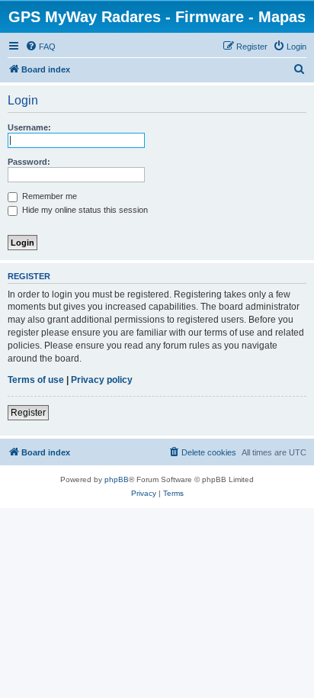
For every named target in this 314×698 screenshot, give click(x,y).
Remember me (48, 196)
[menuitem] (40, 46)
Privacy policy (102, 380)
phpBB (116, 479)
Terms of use (36, 380)
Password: (29, 161)
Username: (29, 127)
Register (28, 412)
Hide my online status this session (84, 209)
